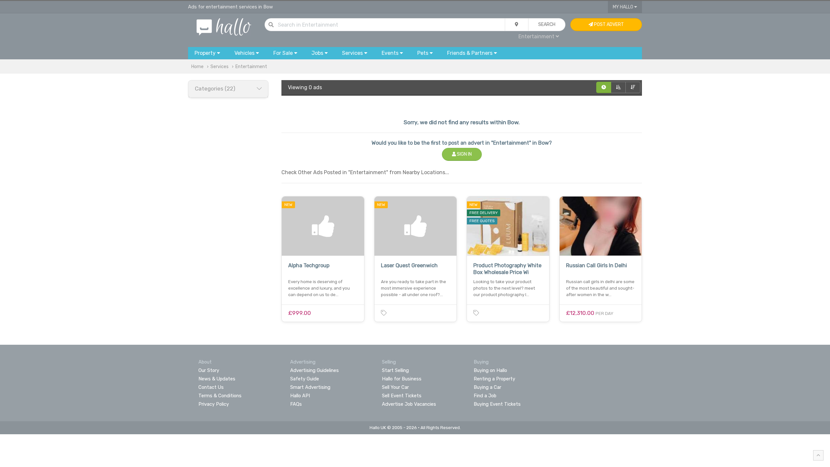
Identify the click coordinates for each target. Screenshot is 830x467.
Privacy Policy (213, 404)
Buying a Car (487, 387)
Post (608, 24)
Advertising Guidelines (314, 370)
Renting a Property (494, 379)
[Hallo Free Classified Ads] (223, 26)
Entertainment (251, 66)
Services (219, 66)
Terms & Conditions (220, 396)
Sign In (464, 154)
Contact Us (211, 387)
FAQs (296, 404)
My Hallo (623, 7)
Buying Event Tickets (497, 404)
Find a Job (485, 396)
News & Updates (216, 379)
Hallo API (300, 396)
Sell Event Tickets (401, 396)
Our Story (208, 370)
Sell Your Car (395, 387)
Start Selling (395, 370)
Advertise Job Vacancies (409, 404)
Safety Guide (304, 379)
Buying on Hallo (490, 370)
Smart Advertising (310, 387)
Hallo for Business (401, 379)
